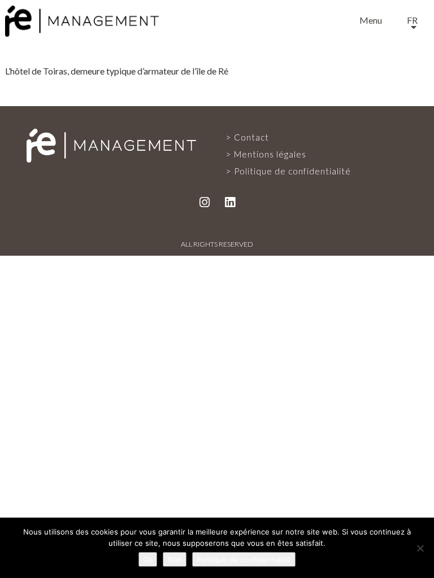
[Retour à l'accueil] (82, 19)
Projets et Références (217, 289)
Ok (148, 559)
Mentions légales (270, 154)
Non (174, 559)
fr (412, 20)
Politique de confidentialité (292, 171)
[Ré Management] (111, 144)
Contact (217, 431)
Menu (370, 20)
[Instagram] (204, 202)
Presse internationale (217, 383)
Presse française (217, 336)
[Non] (420, 548)
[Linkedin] (230, 202)
